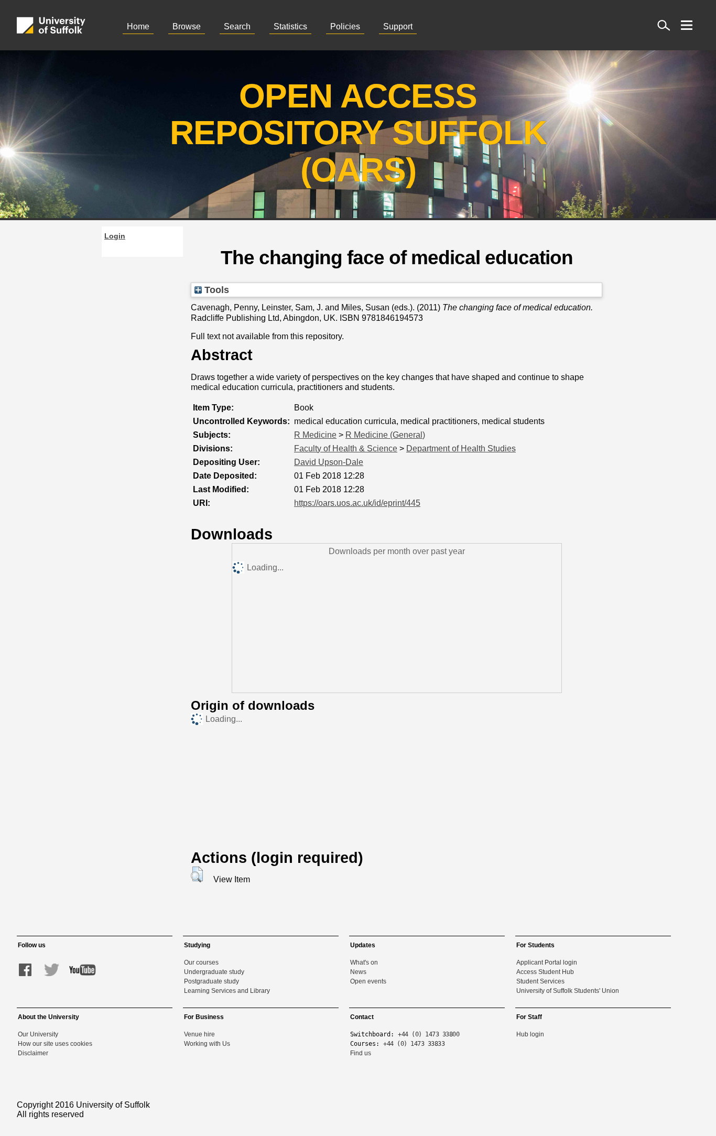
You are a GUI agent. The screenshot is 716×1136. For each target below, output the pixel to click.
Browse (186, 26)
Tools (215, 289)
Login (114, 236)
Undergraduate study (214, 972)
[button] (197, 874)
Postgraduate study (211, 981)
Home (138, 26)
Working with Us (207, 1043)
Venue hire (199, 1034)
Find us (360, 1053)
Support (398, 26)
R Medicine (315, 434)
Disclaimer (33, 1053)
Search (237, 26)
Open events (368, 981)
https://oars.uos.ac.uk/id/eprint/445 (357, 503)
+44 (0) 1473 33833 (413, 1043)
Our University (38, 1034)
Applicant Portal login (546, 962)
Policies (345, 26)
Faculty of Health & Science (345, 448)
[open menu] (686, 25)
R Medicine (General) (385, 434)
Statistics (290, 26)
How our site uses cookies (55, 1043)
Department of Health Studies (461, 448)
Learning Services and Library (227, 990)
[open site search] (663, 25)
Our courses (201, 962)
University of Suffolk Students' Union (567, 990)
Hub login (530, 1034)
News (358, 972)
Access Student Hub (545, 972)
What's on (364, 962)
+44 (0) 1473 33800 (428, 1034)
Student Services (540, 981)
